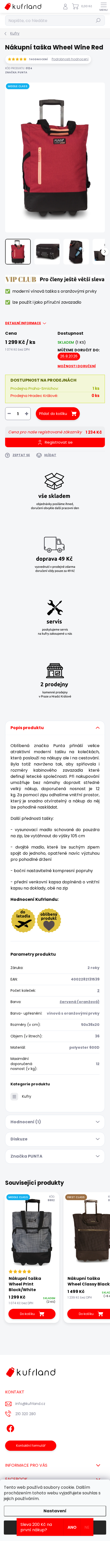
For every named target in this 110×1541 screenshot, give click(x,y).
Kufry (26, 1096)
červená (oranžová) (80, 1001)
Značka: (16, 72)
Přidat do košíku (53, 413)
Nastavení (55, 1511)
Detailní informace (23, 323)
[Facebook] (9, 1427)
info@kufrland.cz (30, 1403)
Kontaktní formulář (31, 1445)
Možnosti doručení (77, 366)
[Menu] (103, 6)
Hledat (98, 20)
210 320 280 (25, 1413)
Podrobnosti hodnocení (70, 59)
